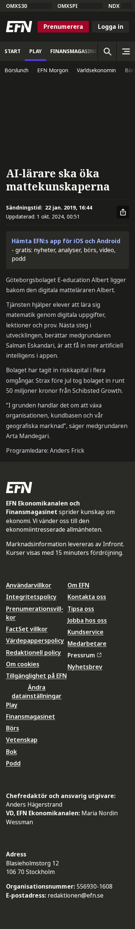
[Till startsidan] (19, 26)
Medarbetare (87, 643)
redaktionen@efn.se (76, 895)
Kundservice (86, 632)
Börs (12, 728)
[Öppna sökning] (107, 51)
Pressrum (81, 655)
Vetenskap (22, 740)
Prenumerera (63, 26)
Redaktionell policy (33, 652)
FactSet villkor (27, 629)
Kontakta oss (87, 597)
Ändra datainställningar (37, 691)
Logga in (110, 26)
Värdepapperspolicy (35, 640)
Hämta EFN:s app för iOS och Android (66, 241)
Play (12, 705)
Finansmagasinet (30, 716)
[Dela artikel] (123, 212)
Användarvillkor (28, 585)
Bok (11, 752)
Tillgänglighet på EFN (36, 676)
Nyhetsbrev (85, 667)
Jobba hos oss (87, 620)
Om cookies (22, 664)
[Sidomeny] (125, 51)
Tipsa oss (81, 609)
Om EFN (78, 585)
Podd (13, 763)
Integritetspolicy (31, 597)
